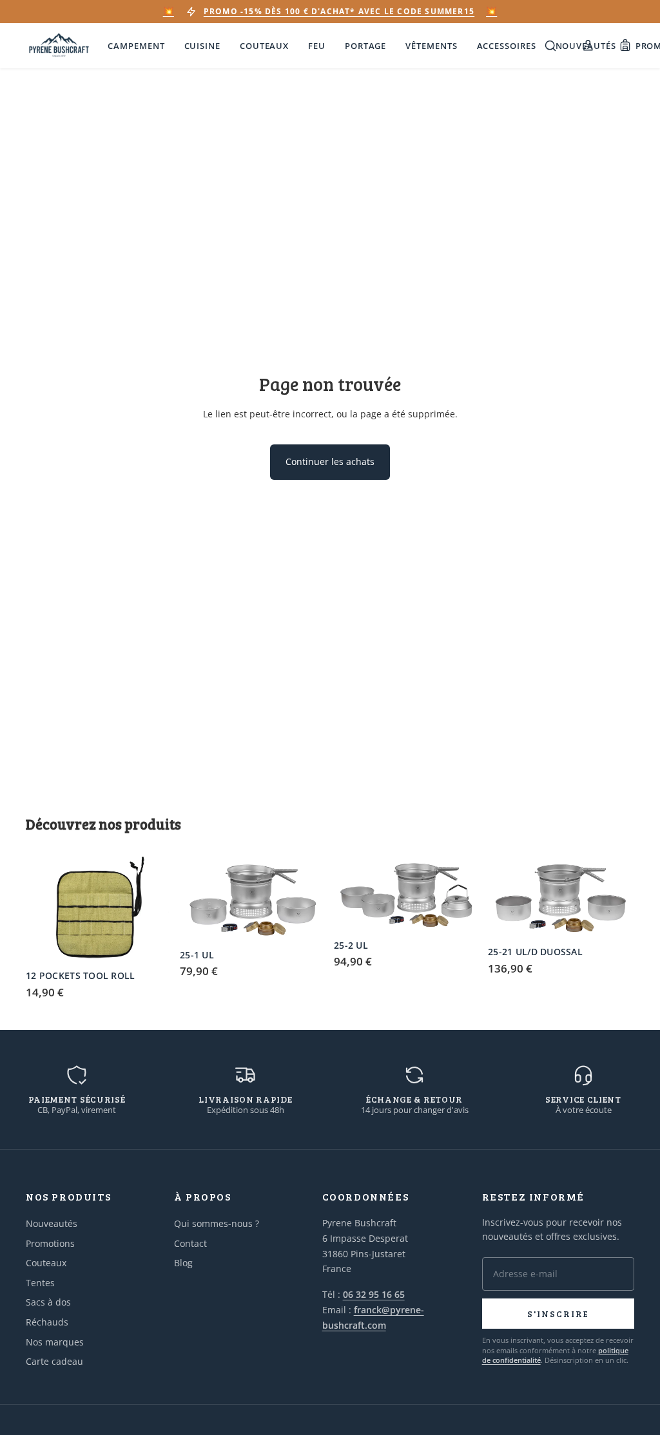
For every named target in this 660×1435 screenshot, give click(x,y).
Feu (316, 46)
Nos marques (55, 1342)
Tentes (40, 1283)
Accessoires (506, 46)
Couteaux (264, 46)
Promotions (50, 1243)
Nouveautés (51, 1223)
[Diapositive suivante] (158, 909)
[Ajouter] (152, 943)
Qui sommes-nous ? (216, 1223)
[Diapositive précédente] (40, 909)
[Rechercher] (550, 46)
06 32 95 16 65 (374, 1294)
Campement (136, 46)
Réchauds (47, 1322)
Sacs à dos (48, 1302)
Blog (183, 1263)
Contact (190, 1243)
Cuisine (202, 46)
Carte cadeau (54, 1361)
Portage (365, 46)
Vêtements (431, 46)
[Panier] (625, 46)
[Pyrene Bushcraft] (59, 45)
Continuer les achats (330, 461)
